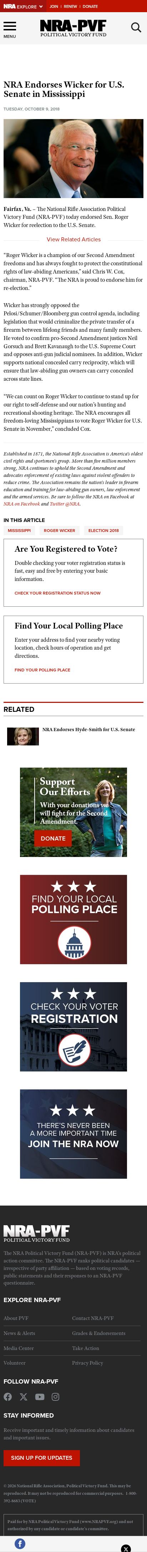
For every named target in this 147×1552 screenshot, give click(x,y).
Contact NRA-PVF (93, 1318)
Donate (90, 6)
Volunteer (14, 1363)
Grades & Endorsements (99, 1333)
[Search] (136, 27)
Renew (70, 6)
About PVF (16, 1318)
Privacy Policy (87, 1363)
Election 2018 (103, 530)
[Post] (126, 1547)
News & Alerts (19, 1333)
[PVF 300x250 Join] (73, 1133)
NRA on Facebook (22, 504)
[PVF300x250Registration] (73, 1026)
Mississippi (19, 530)
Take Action (85, 1348)
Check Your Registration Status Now (58, 593)
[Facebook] (20, 1547)
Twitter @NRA (65, 504)
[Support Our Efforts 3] (73, 812)
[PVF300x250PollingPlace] (73, 919)
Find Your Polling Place (42, 670)
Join (54, 6)
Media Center (19, 1348)
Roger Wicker (59, 530)
